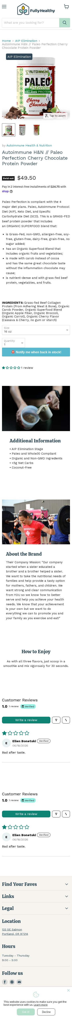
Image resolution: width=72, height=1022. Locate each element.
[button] (11, 368)
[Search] (64, 22)
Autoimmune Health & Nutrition (29, 145)
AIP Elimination (26, 41)
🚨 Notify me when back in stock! (36, 352)
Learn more (41, 1004)
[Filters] (56, 720)
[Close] (68, 990)
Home (6, 41)
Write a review (26, 720)
